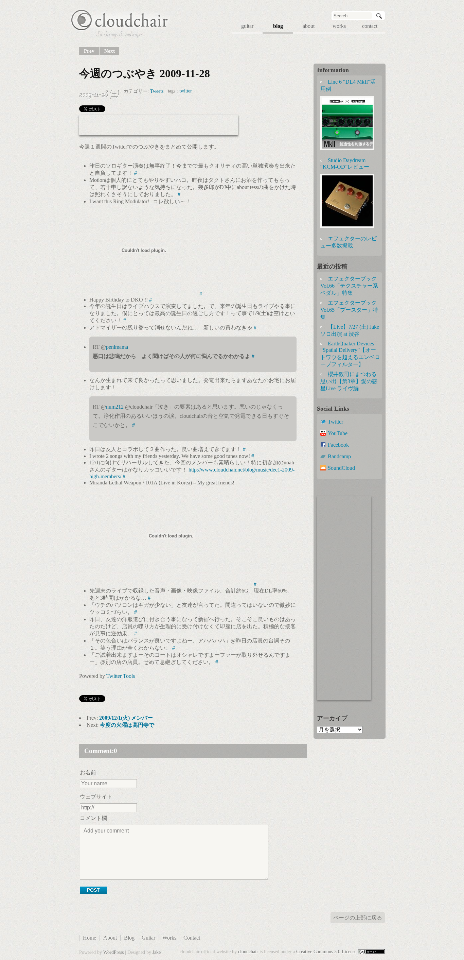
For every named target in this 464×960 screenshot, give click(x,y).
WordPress (113, 952)
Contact (191, 938)
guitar (247, 26)
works (339, 26)
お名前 (88, 772)
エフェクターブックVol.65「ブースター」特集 (349, 310)
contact (369, 26)
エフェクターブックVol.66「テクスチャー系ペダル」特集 (349, 286)
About (110, 938)
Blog (129, 938)
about (309, 26)
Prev (89, 51)
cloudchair (248, 951)
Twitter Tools (120, 676)
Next (109, 51)
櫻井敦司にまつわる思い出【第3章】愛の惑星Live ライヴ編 (348, 381)
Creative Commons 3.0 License (326, 951)
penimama (117, 347)
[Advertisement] (158, 125)
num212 (115, 407)
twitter (185, 90)
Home (89, 938)
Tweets (156, 91)
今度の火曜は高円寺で (127, 725)
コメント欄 (93, 818)
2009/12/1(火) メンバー (126, 718)
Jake (157, 952)
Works (169, 938)
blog (278, 26)
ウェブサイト (96, 797)
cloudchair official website (119, 19)
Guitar (148, 938)
